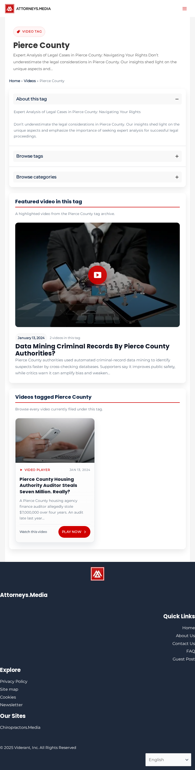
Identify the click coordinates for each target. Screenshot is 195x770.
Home (14, 81)
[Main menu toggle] (184, 8)
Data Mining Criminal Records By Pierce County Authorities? (92, 350)
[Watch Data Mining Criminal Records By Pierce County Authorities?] (97, 275)
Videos (30, 81)
